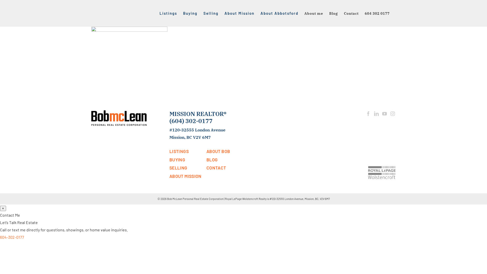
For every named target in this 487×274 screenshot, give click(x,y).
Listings (179, 151)
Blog (212, 159)
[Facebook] (368, 113)
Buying (177, 159)
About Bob (218, 151)
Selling (178, 167)
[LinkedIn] (376, 113)
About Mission (185, 176)
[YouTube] (384, 113)
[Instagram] (392, 113)
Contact (216, 167)
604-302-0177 (12, 237)
